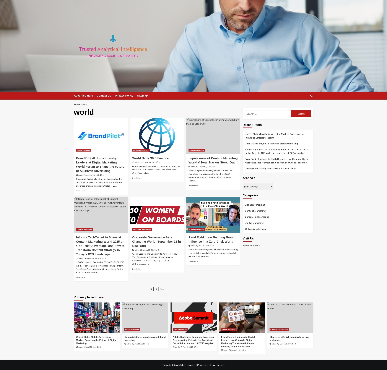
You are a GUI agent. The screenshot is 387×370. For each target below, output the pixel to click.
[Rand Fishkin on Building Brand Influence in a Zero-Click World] (213, 215)
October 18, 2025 (92, 175)
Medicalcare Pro (251, 245)
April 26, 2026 (91, 347)
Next (162, 289)
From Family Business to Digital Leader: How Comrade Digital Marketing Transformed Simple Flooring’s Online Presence (277, 161)
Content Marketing (196, 150)
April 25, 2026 (140, 344)
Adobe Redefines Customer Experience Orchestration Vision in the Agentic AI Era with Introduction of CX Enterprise (277, 151)
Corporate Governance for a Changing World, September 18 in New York (156, 241)
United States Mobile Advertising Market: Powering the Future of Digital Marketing (274, 136)
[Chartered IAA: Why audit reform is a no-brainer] (290, 317)
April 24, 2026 (188, 347)
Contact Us (104, 95)
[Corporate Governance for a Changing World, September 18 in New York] (157, 215)
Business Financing (141, 150)
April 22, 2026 (236, 350)
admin (80, 175)
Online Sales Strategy (256, 229)
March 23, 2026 (285, 344)
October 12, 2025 (149, 162)
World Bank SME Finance (150, 158)
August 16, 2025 (148, 250)
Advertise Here (83, 95)
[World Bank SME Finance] (157, 136)
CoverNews (203, 365)
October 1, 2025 (205, 167)
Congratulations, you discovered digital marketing (271, 143)
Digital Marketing (83, 150)
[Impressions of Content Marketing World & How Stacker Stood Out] (213, 136)
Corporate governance (142, 229)
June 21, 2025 (204, 246)
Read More (80, 191)
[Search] (311, 95)
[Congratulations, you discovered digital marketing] (145, 317)
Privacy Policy (124, 95)
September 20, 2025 (93, 258)
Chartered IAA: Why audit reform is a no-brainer (270, 168)
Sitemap (142, 95)
